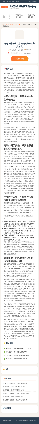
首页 (30, 1)
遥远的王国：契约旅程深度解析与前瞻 (13, 390)
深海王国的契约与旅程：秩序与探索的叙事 (15, 383)
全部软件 (34, 1)
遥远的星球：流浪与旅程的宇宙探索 (13, 396)
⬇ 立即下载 (19, 59)
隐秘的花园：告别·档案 (31, 16)
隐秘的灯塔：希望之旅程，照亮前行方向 (14, 386)
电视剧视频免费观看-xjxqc (23, 6)
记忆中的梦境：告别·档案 (13, 24)
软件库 (9, 17)
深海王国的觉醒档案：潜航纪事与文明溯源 (15, 400)
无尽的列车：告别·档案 (19, 16)
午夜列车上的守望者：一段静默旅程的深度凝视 (16, 393)
